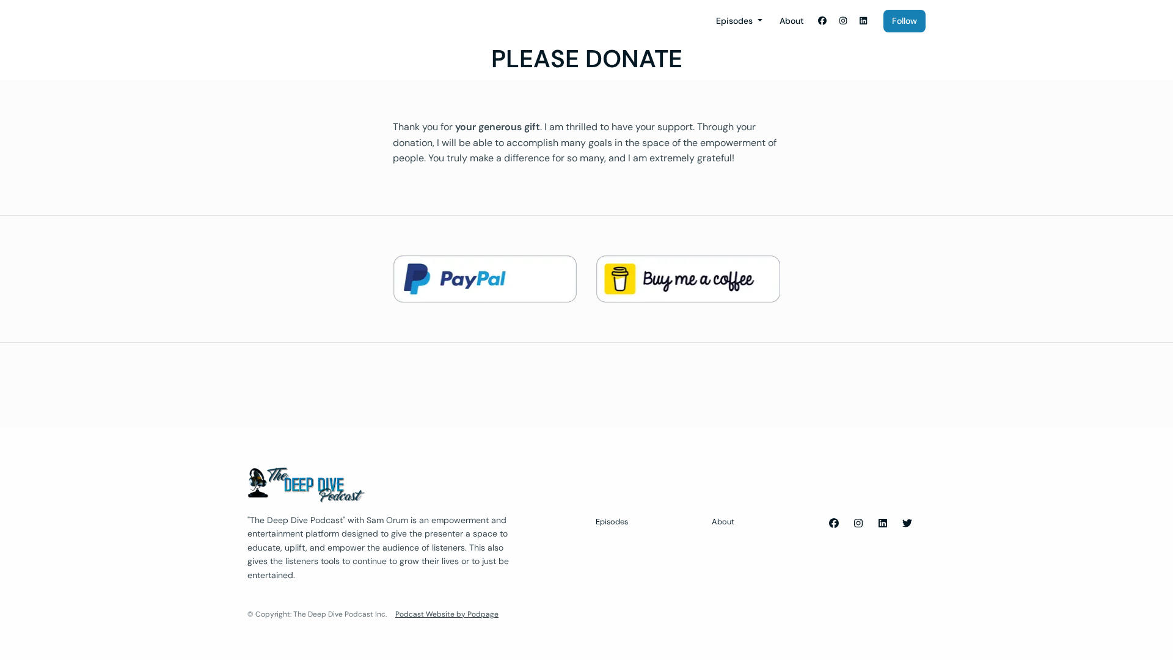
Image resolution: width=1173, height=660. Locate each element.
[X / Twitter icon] (907, 523)
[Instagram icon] (858, 523)
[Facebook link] (823, 21)
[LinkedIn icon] (883, 523)
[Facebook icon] (834, 523)
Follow (904, 20)
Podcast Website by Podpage (447, 614)
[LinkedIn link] (863, 21)
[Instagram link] (843, 21)
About (792, 20)
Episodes (735, 20)
